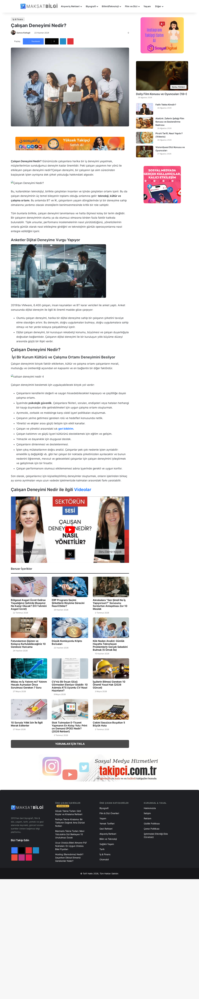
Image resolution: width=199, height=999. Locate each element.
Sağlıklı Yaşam (107, 844)
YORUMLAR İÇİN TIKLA (70, 743)
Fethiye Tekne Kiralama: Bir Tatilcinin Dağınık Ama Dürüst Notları (70, 822)
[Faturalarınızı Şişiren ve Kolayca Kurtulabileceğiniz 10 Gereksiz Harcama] (29, 627)
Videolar (82, 489)
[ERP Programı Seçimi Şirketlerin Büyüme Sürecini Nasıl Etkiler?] (70, 587)
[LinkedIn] (63, 41)
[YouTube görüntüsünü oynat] (70, 529)
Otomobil (104, 859)
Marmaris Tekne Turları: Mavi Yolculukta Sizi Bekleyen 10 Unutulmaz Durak (69, 834)
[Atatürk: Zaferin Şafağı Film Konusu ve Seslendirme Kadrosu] (144, 123)
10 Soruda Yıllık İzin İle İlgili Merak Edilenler (27, 724)
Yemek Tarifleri (107, 823)
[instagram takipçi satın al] (99, 768)
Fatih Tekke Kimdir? (165, 104)
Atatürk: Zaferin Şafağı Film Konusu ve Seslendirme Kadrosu (169, 121)
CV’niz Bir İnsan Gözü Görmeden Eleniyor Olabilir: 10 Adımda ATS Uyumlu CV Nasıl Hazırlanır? (70, 686)
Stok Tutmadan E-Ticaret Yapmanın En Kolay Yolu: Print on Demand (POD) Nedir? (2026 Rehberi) (69, 727)
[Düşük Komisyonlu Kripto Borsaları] (70, 627)
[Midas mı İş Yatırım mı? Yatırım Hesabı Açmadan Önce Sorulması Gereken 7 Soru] (29, 668)
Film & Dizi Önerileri (109, 813)
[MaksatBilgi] (39, 6)
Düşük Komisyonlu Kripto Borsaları (67, 642)
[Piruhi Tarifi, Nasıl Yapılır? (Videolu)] (144, 138)
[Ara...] (168, 6)
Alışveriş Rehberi (70, 6)
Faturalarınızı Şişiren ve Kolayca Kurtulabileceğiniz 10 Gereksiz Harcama (28, 643)
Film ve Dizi (131, 6)
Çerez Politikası (151, 828)
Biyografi (91, 6)
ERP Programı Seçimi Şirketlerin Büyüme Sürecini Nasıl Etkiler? (68, 602)
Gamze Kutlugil (23, 33)
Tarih (102, 849)
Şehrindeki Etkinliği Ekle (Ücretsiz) (156, 835)
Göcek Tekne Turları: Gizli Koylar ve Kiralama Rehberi (68, 813)
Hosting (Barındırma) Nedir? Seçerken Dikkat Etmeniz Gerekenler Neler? (69, 857)
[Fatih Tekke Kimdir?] (144, 109)
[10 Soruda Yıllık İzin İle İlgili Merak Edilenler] (29, 709)
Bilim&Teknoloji (110, 6)
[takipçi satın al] (70, 143)
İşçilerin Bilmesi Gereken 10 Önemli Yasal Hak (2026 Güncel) (109, 684)
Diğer (158, 6)
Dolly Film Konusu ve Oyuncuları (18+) (161, 94)
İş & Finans (18, 19)
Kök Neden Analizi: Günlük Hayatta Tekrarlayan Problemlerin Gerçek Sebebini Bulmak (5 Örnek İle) (110, 645)
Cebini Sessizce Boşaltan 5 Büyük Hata (109, 724)
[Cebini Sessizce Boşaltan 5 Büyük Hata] (111, 709)
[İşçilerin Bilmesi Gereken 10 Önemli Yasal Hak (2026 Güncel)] (111, 668)
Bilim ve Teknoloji (108, 839)
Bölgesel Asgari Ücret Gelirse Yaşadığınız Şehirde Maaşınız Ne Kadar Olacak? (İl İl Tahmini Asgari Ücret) (29, 604)
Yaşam (147, 6)
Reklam (147, 818)
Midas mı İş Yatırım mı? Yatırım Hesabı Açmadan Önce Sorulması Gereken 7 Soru (29, 684)
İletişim (147, 813)
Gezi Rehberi (106, 828)
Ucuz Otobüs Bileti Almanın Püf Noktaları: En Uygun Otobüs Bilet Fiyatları (71, 846)
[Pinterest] (70, 41)
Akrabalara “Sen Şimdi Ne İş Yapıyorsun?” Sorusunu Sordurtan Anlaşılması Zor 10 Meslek (110, 604)
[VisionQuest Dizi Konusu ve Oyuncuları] (144, 151)
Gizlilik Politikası (152, 823)
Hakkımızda (150, 808)
